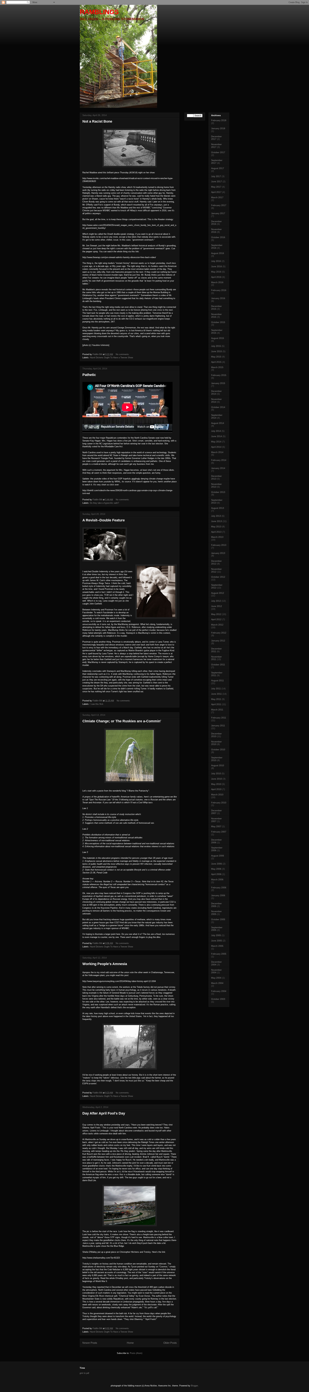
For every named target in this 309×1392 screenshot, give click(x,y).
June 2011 (216, 694)
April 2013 (216, 532)
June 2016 (216, 266)
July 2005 (216, 935)
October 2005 (218, 919)
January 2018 (218, 128)
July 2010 (216, 773)
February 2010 (218, 802)
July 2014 (216, 431)
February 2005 (218, 954)
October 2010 (218, 749)
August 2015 (217, 338)
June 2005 (216, 940)
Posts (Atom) (136, 1353)
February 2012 (218, 632)
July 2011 (216, 688)
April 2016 (216, 277)
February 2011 (218, 717)
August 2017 (217, 168)
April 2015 (216, 362)
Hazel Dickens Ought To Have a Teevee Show (111, 357)
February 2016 (218, 290)
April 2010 (216, 789)
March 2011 (217, 709)
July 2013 (216, 516)
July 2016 (216, 261)
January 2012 (218, 640)
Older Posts (170, 1342)
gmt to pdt (84, 1373)
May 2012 (216, 614)
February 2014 (218, 460)
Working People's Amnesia (104, 964)
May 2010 (216, 784)
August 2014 (217, 423)
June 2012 (216, 606)
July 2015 (216, 346)
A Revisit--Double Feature (103, 520)
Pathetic (89, 375)
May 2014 (216, 441)
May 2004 (216, 977)
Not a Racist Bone (97, 121)
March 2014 (217, 452)
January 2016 (218, 298)
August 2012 (217, 593)
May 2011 (216, 699)
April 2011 (216, 704)
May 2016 (216, 271)
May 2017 (216, 186)
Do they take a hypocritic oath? (104, 503)
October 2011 (218, 664)
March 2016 (217, 282)
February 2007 (218, 831)
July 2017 (216, 176)
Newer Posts (89, 1342)
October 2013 (218, 492)
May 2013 (216, 526)
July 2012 (216, 601)
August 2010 (217, 765)
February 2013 (218, 545)
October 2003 (218, 999)
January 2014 (218, 468)
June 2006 (216, 863)
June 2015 (216, 351)
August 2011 (217, 680)
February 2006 (218, 887)
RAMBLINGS (99, 11)
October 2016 (218, 237)
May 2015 (216, 356)
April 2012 (216, 619)
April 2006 (216, 874)
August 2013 (217, 508)
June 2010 (216, 778)
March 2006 (217, 879)
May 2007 (216, 826)
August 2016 (217, 253)
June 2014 (216, 436)
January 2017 (218, 213)
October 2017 (218, 152)
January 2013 (218, 553)
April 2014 (216, 447)
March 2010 (217, 794)
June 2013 (216, 521)
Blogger (194, 1385)
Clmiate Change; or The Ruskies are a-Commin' (121, 721)
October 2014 (218, 407)
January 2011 (218, 725)
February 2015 (218, 375)
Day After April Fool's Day (103, 1113)
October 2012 (218, 577)
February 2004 (218, 991)
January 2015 (218, 383)
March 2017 (217, 197)
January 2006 (218, 895)
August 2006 (217, 855)
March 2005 (217, 946)
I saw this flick (96, 704)
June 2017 (216, 181)
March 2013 (217, 537)
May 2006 (216, 869)
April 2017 (216, 192)
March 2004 (217, 983)
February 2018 (218, 120)
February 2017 (218, 205)
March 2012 (217, 624)
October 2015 (218, 322)
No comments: (123, 354)
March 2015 (217, 367)
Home (130, 1342)
